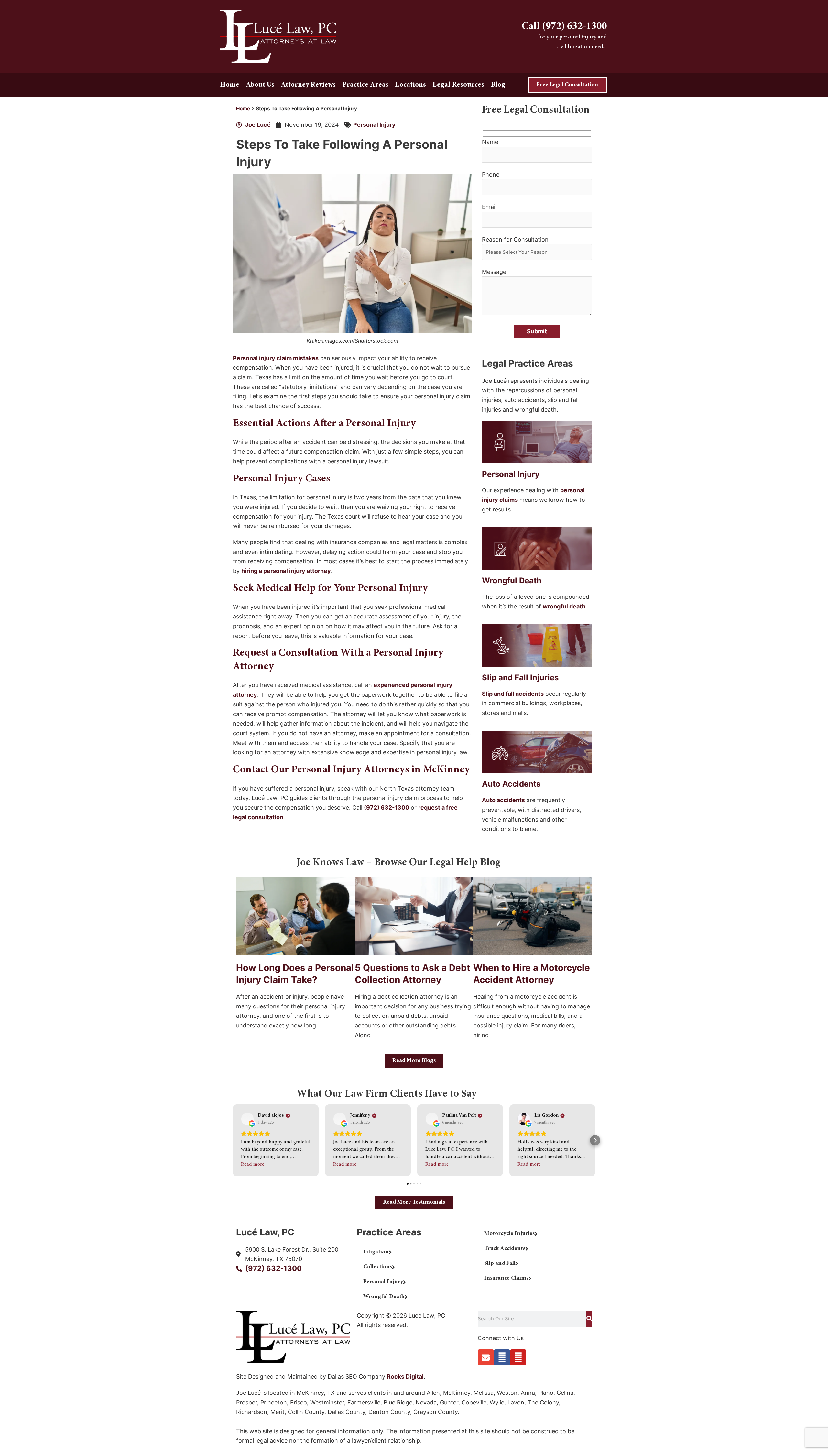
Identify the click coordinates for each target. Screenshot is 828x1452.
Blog (498, 85)
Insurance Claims (506, 1278)
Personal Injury (374, 124)
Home (229, 85)
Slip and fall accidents (513, 693)
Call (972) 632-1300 (564, 27)
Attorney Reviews (308, 85)
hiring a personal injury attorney (286, 570)
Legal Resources (458, 85)
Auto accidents (503, 800)
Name (490, 141)
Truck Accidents (504, 1249)
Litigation (376, 1252)
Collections (377, 1267)
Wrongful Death (384, 1297)
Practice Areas (365, 85)
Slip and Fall (500, 1263)
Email (489, 206)
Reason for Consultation (515, 239)
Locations (410, 85)
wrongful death (564, 606)
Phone (490, 174)
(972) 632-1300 (386, 807)
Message (494, 271)
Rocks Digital (405, 1376)
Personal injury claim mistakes (276, 358)
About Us (260, 85)
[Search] (589, 1319)
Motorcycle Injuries (509, 1234)
